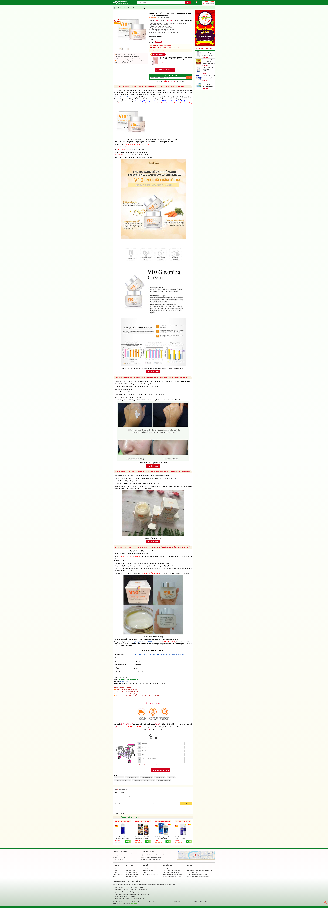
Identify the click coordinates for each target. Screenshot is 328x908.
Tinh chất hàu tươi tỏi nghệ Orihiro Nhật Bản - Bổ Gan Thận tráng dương (143, 838)
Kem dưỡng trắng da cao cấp (136, 642)
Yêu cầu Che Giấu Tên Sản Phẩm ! (149, 765)
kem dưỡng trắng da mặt (164, 780)
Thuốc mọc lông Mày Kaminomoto (170, 872)
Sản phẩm (115, 870)
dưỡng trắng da (119, 777)
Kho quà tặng (116, 872)
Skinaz (157, 20)
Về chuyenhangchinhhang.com (150, 874)
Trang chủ (115, 868)
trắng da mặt (171, 777)
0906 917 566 (210, 2)
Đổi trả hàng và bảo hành (132, 874)
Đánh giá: (117, 792)
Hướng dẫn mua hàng (131, 870)
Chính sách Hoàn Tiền (131, 876)
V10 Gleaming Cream (154, 642)
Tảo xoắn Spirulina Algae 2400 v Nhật (171, 876)
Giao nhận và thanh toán (132, 872)
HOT (169, 824)
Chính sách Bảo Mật (131, 868)
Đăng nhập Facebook (148, 870)
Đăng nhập (145, 868)
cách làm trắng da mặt (132, 777)
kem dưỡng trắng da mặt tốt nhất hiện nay (144, 780)
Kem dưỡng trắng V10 (122, 97)
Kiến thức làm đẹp (117, 874)
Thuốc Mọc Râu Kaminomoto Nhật (171, 870)
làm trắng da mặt (160, 777)
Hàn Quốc (170, 20)
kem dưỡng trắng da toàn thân (123, 780)
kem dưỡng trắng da (147, 777)
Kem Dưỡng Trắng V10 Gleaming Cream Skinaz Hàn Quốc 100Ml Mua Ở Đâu (159, 654)
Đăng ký (145, 872)
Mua (129, 841)
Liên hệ (114, 876)
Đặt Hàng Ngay (164, 70)
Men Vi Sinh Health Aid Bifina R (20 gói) (172, 874)
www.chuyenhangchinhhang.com (154, 859)
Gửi (186, 803)
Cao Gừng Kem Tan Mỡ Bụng (169, 868)
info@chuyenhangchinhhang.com (199, 874)
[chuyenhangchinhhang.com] (121, 2)
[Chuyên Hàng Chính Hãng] (115, 8)
